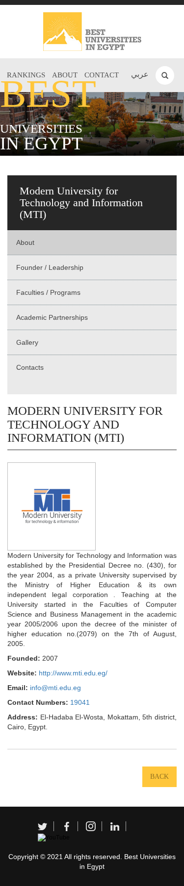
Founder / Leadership (49, 267)
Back (159, 776)
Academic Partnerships (52, 317)
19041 (80, 702)
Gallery (27, 342)
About (25, 242)
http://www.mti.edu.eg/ (73, 673)
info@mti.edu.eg (55, 688)
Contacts (30, 367)
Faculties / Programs (48, 292)
